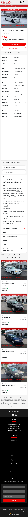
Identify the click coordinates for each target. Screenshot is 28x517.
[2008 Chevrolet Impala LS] (14, 338)
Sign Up (14, 500)
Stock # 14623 (5, 315)
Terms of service (14, 471)
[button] (20, 2)
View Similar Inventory (14, 48)
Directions (14, 452)
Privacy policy (14, 467)
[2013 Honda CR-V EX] (14, 304)
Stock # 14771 (5, 349)
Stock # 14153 (5, 383)
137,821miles (22, 285)
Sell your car (14, 456)
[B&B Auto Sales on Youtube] (15, 414)
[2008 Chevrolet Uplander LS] (14, 372)
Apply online (14, 460)
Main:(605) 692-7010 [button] (15, 428)
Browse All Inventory (14, 44)
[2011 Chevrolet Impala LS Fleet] (14, 270)
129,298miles (22, 319)
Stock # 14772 (5, 281)
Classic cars (14, 440)
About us (14, 448)
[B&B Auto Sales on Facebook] (12, 414)
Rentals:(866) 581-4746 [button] (15, 430)
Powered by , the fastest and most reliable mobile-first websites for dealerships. (14, 510)
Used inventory (14, 444)
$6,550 (4, 358)
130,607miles (22, 353)
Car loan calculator (14, 464)
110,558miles (22, 387)
